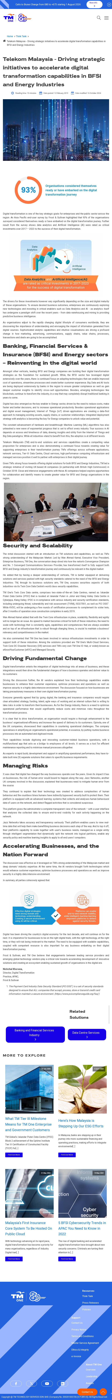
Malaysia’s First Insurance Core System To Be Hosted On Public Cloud (28, 1228)
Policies (86, 1309)
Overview (91, 1369)
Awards (90, 1383)
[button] (94, 4)
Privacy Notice (78, 1329)
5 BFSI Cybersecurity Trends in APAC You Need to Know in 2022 (82, 1228)
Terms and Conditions (82, 1336)
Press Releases (90, 1302)
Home (10, 36)
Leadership (91, 1376)
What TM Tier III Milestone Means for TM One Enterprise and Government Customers (28, 1124)
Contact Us (77, 1322)
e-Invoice (76, 1356)
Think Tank (87, 1296)
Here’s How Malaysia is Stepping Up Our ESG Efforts (80, 1123)
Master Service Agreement (85, 1343)
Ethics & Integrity (80, 1349)
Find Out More (14, 1155)
